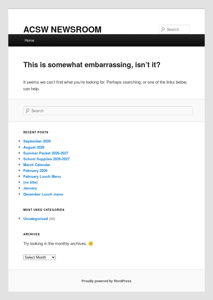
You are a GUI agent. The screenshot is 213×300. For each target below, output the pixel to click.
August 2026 (33, 147)
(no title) (30, 182)
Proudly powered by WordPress (106, 280)
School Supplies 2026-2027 (46, 158)
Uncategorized (35, 218)
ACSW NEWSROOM (62, 29)
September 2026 (37, 141)
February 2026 (35, 170)
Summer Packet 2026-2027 (45, 153)
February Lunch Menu (42, 176)
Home (29, 40)
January (30, 188)
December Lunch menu (43, 194)
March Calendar (36, 164)
